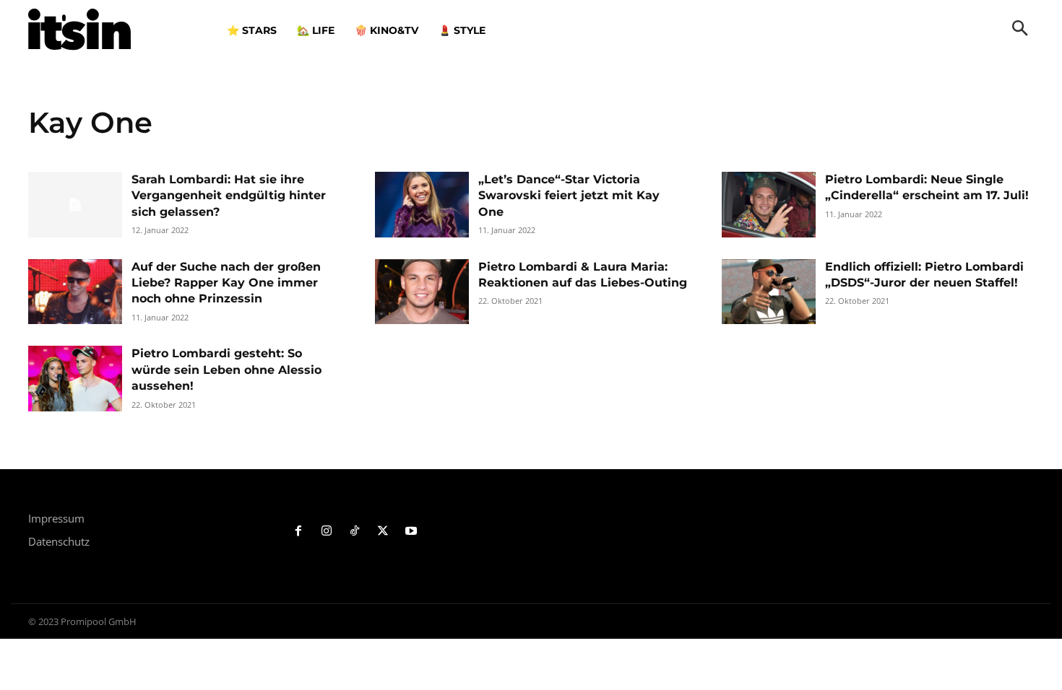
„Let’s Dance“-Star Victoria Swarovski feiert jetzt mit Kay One (569, 195)
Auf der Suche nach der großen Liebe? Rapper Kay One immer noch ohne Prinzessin (226, 283)
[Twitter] (382, 531)
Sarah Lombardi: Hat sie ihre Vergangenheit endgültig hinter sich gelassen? (228, 195)
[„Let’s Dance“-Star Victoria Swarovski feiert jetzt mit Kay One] (422, 204)
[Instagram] (326, 531)
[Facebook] (298, 531)
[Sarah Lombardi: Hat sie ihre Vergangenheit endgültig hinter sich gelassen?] (75, 204)
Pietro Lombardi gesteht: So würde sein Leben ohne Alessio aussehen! (226, 369)
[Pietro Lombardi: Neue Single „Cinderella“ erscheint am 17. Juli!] (769, 204)
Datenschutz (59, 541)
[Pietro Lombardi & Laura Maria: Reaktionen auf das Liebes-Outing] (422, 292)
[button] (1020, 29)
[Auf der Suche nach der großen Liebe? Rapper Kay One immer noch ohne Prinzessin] (75, 292)
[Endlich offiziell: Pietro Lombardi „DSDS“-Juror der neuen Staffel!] (769, 292)
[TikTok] (355, 531)
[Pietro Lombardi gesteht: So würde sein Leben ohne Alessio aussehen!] (75, 378)
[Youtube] (410, 531)
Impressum (56, 518)
